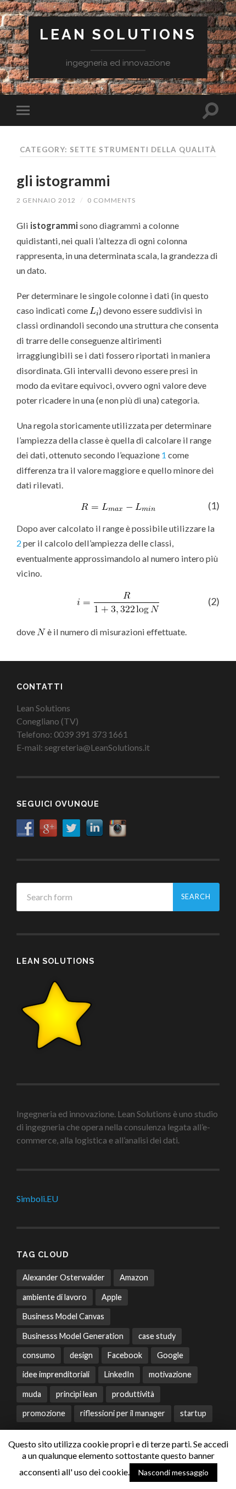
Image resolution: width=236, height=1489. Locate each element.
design (81, 1355)
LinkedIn (119, 1374)
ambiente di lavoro (55, 1297)
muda (32, 1394)
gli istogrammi (63, 180)
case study (157, 1336)
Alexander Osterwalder (64, 1277)
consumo (39, 1355)
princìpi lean (76, 1394)
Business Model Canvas (63, 1316)
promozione (44, 1413)
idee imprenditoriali (56, 1374)
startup (193, 1413)
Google (170, 1355)
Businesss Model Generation (73, 1336)
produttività (133, 1394)
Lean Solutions (118, 34)
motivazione (170, 1374)
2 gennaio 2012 (46, 200)
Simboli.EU (37, 1198)
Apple (112, 1297)
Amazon (134, 1277)
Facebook (125, 1355)
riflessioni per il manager (122, 1413)
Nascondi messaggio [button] (173, 1472)
